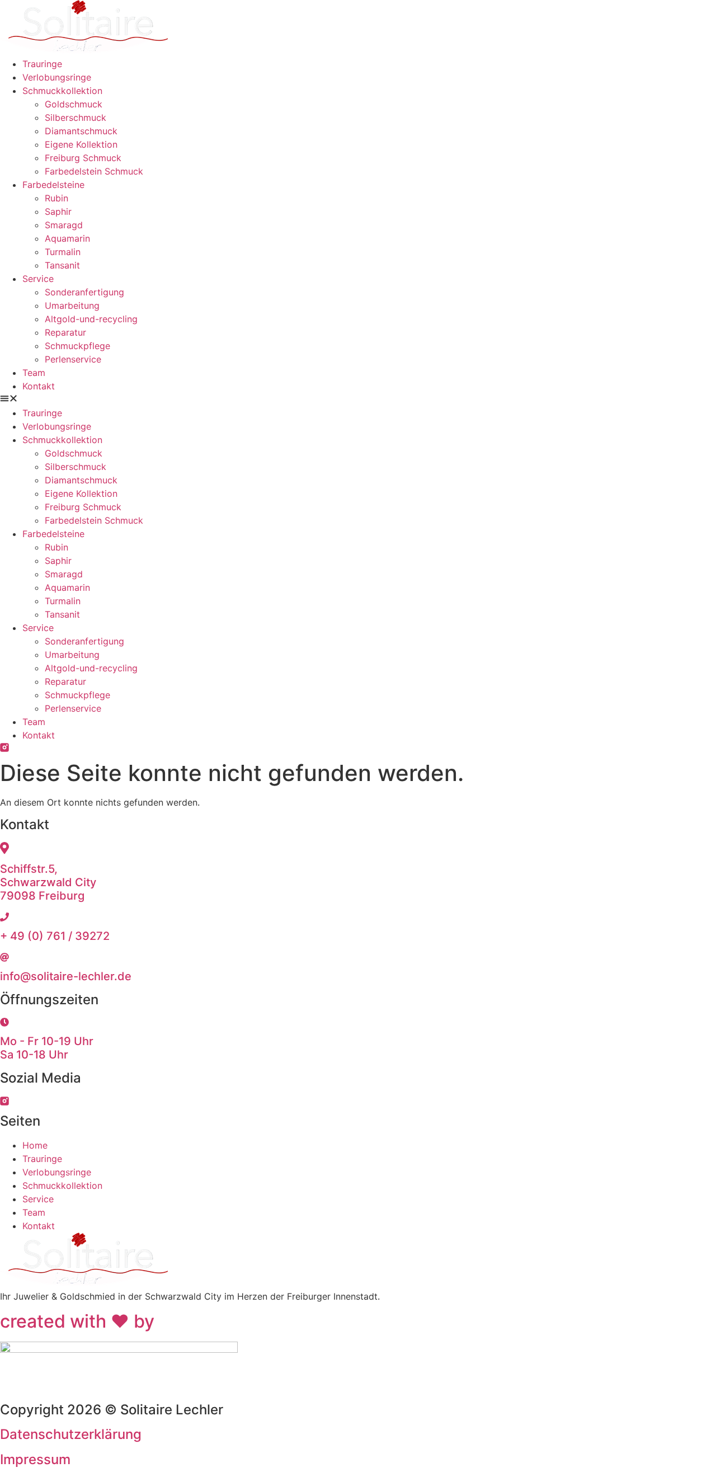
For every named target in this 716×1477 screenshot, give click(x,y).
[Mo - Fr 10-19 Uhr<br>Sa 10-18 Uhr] (4, 1023)
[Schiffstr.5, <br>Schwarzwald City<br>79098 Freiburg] (4, 851)
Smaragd (64, 225)
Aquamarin (67, 238)
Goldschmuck (73, 104)
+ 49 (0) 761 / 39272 (55, 936)
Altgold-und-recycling (91, 318)
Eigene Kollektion (81, 144)
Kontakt (38, 386)
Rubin (56, 198)
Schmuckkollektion (62, 90)
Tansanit (62, 265)
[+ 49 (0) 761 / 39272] (4, 918)
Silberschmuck (75, 117)
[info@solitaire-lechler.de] (4, 958)
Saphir (58, 211)
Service (38, 278)
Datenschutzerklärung (71, 1434)
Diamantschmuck (81, 131)
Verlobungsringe (56, 77)
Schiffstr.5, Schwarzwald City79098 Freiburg (48, 882)
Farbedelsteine (53, 184)
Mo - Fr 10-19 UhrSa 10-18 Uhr (46, 1047)
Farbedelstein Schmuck (94, 171)
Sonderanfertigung (84, 292)
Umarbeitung (72, 305)
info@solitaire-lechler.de (65, 976)
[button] (358, 399)
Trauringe (42, 63)
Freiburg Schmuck (83, 157)
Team (33, 372)
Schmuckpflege (77, 345)
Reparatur (65, 332)
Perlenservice (73, 359)
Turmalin (63, 251)
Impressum (35, 1459)
